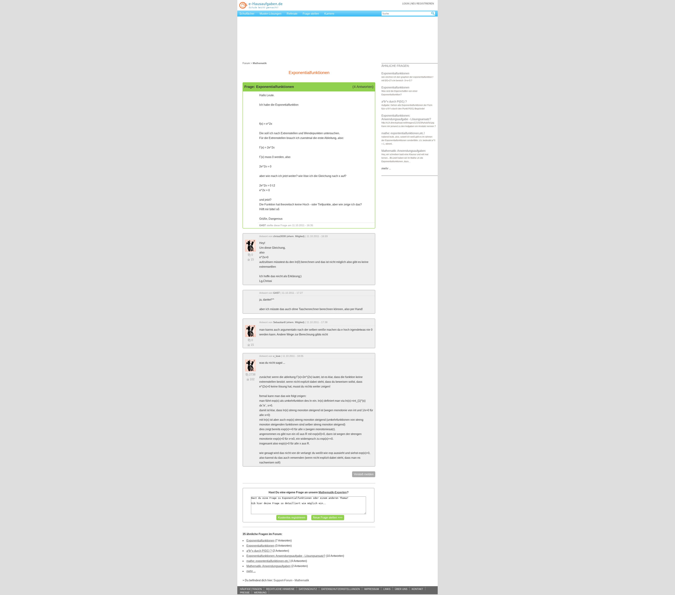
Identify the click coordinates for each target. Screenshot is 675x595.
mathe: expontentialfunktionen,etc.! (268, 560)
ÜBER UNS (401, 589)
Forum (246, 63)
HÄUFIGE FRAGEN (251, 589)
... (386, 168)
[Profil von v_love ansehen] (250, 365)
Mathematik (302, 580)
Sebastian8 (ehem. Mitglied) (288, 322)
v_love (276, 356)
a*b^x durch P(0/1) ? (259, 550)
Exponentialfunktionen (260, 540)
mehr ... (251, 571)
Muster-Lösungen (270, 13)
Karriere (329, 13)
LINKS (386, 589)
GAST (262, 225)
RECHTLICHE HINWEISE (280, 589)
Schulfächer (246, 13)
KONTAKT (417, 589)
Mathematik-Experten (333, 492)
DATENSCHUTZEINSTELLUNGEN (340, 589)
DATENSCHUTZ (308, 589)
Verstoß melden (364, 474)
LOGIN (405, 3)
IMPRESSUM (371, 589)
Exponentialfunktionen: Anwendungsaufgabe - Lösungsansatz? (285, 555)
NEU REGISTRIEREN (422, 3)
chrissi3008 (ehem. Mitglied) (289, 236)
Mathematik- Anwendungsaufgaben (268, 566)
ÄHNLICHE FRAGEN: (395, 65)
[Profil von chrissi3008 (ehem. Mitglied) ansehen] (250, 245)
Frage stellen (311, 13)
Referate (292, 13)
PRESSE (245, 592)
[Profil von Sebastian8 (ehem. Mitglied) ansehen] (250, 330)
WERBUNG (260, 592)
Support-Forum (283, 580)
